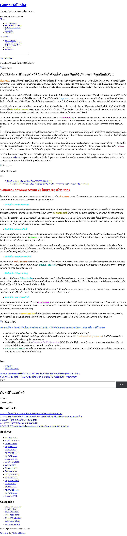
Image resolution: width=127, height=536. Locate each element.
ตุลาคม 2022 (10, 465)
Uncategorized (10, 509)
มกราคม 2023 (11, 456)
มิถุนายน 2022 (11, 477)
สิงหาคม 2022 (11, 471)
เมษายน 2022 (10, 484)
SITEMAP (9, 32)
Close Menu (5, 36)
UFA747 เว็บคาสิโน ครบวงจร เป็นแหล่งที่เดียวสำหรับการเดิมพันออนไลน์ (31, 414)
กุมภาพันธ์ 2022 (11, 490)
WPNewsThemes (18, 533)
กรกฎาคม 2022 (11, 474)
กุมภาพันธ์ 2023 (11, 453)
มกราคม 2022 (11, 493)
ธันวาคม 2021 (11, 496)
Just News (4, 533)
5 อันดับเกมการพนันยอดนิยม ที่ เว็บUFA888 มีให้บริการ (29, 181)
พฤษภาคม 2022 (12, 481)
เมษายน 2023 (10, 450)
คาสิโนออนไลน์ (12, 369)
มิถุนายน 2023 (11, 447)
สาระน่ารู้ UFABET (13, 518)
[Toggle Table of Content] (2, 176)
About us (8, 30)
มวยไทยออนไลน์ (12, 515)
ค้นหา (2, 380)
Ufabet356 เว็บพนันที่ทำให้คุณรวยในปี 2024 (18, 420)
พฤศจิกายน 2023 (12, 440)
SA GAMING (10, 23)
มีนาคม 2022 (10, 487)
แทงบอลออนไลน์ (12, 524)
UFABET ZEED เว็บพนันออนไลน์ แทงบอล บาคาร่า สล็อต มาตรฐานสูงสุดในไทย (34, 426)
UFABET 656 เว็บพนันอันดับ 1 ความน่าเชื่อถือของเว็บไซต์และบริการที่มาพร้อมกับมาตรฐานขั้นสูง (41, 417)
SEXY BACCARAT (13, 25)
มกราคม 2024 (11, 437)
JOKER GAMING (12, 28)
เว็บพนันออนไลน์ (12, 521)
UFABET (9, 366)
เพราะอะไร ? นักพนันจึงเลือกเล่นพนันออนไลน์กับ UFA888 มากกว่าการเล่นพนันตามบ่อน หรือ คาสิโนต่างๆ (51, 184)
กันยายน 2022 (11, 468)
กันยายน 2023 (11, 444)
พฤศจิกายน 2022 (12, 462)
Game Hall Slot (13, 5)
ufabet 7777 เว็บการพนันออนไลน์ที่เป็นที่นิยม (19, 423)
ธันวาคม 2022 (11, 459)
